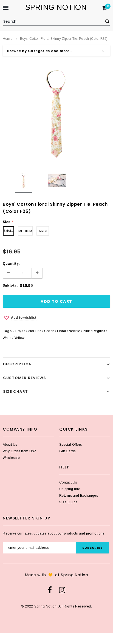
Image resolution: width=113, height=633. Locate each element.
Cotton (49, 331)
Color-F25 (33, 331)
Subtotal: (10, 285)
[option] (56, 113)
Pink (86, 331)
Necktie (74, 331)
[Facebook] (50, 590)
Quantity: (11, 263)
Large (43, 231)
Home (7, 39)
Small (8, 230)
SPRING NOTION (56, 7)
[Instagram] (62, 590)
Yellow (19, 338)
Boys (19, 331)
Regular (98, 331)
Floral (61, 331)
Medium (25, 231)
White (7, 338)
